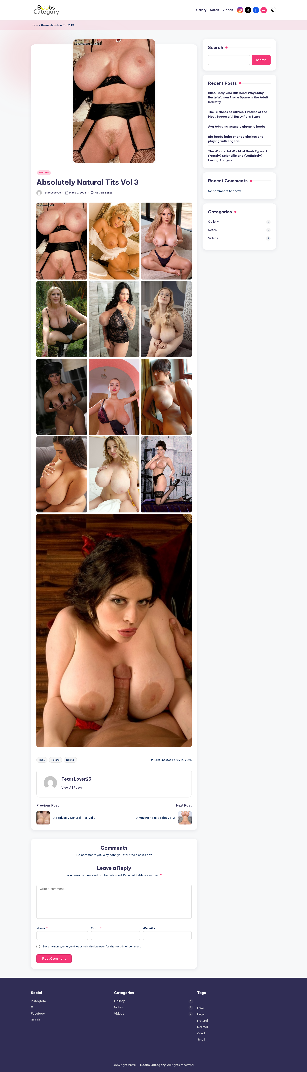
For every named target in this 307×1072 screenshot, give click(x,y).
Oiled (201, 1033)
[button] (71, 787)
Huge (42, 759)
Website (149, 928)
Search (215, 47)
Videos (213, 238)
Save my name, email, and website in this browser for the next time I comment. (92, 946)
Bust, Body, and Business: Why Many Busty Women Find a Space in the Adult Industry (238, 97)
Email (96, 928)
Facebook (38, 1013)
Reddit (35, 1020)
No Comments (103, 192)
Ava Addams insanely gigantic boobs (236, 127)
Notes (212, 230)
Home (34, 25)
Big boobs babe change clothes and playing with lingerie (235, 139)
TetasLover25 (76, 779)
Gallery (44, 172)
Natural (56, 759)
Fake (200, 1008)
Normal (70, 759)
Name (42, 928)
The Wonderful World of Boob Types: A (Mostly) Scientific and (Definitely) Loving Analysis (238, 155)
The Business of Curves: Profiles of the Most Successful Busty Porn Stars (237, 114)
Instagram (38, 1001)
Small (201, 1039)
